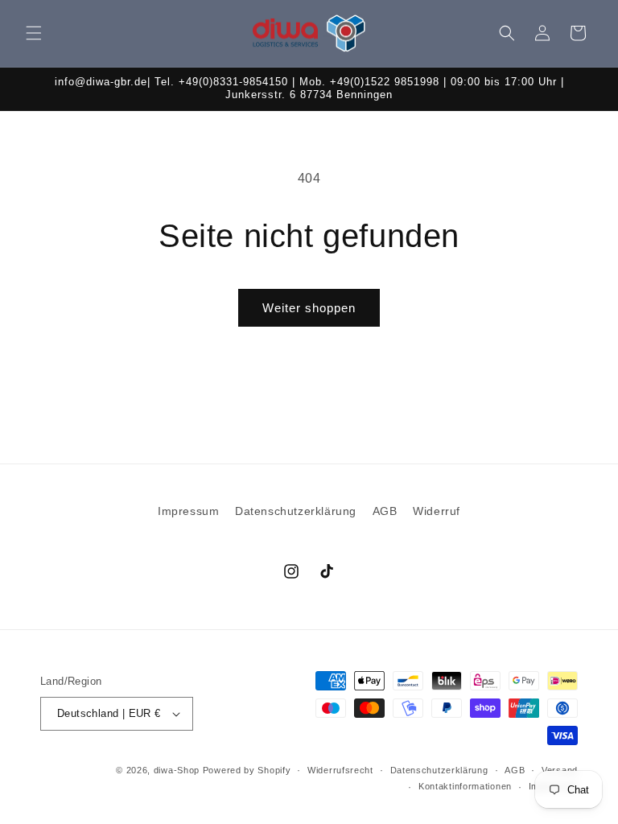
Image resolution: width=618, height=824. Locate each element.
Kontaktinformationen (465, 786)
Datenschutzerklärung (295, 511)
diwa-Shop (177, 770)
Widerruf (436, 511)
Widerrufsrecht (340, 770)
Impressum (188, 511)
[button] (34, 33)
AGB (385, 511)
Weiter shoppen (309, 308)
